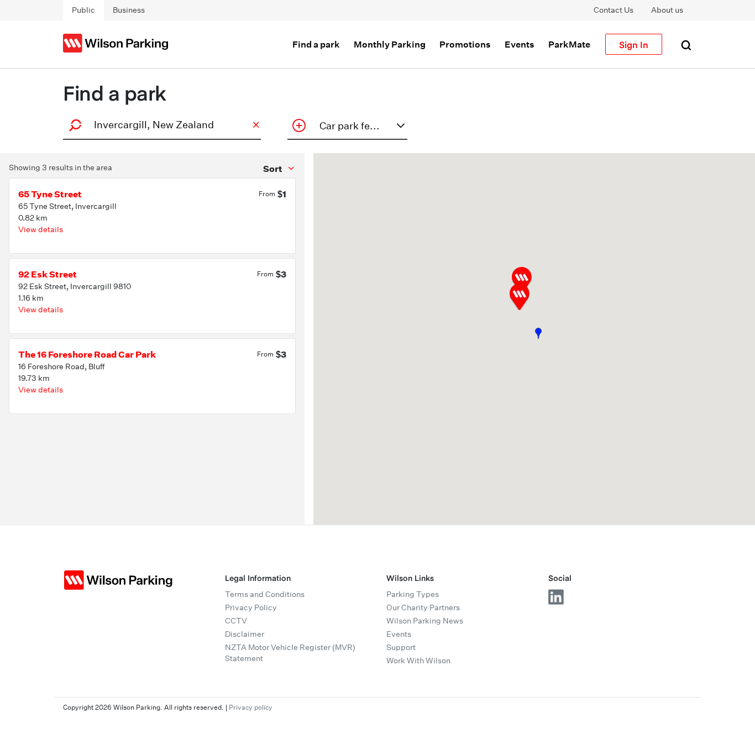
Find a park (316, 44)
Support (401, 647)
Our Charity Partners (423, 607)
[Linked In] (556, 597)
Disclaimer (244, 634)
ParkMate (569, 44)
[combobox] (160, 125)
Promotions (465, 44)
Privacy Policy (251, 607)
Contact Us (613, 10)
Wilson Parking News (424, 620)
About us (667, 10)
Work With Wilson (418, 660)
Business (129, 10)
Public (83, 10)
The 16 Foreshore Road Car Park (87, 354)
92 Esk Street (47, 274)
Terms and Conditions (265, 594)
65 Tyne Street (50, 194)
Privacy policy (250, 707)
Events (519, 44)
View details (40, 229)
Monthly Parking (390, 44)
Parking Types (412, 594)
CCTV (236, 620)
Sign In (633, 44)
